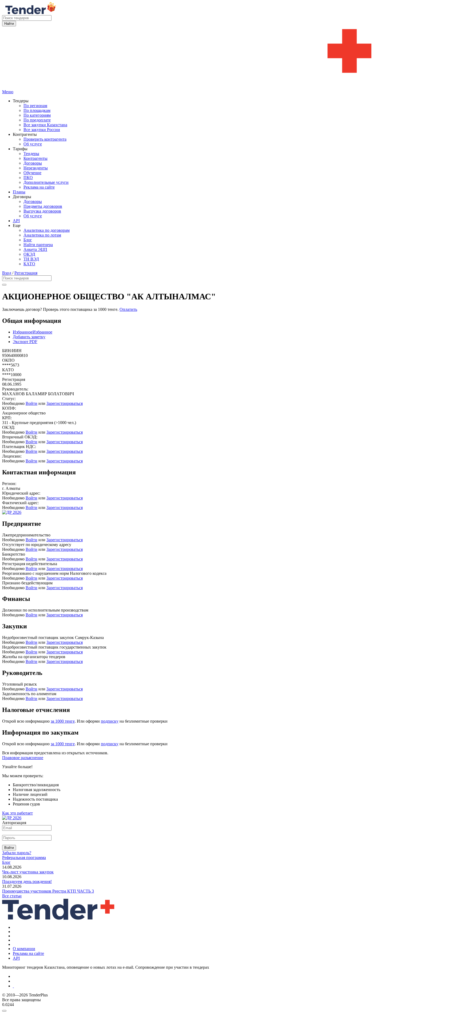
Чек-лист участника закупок (28, 872)
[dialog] (230, 1009)
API (16, 220)
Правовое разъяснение (22, 757)
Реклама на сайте (39, 187)
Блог (27, 240)
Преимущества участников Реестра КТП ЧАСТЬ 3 (48, 891)
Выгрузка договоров (42, 211)
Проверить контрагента (44, 139)
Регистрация (25, 273)
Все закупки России (41, 129)
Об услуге (32, 144)
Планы (19, 192)
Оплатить (128, 309)
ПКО (28, 177)
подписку (109, 721)
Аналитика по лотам (42, 235)
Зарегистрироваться (64, 403)
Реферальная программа (24, 857)
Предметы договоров (42, 206)
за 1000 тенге (63, 721)
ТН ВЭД (31, 259)
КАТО (29, 264)
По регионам (35, 105)
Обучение (32, 172)
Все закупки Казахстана (45, 125)
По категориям (37, 115)
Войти (31, 403)
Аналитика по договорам (46, 230)
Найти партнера (38, 244)
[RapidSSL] (236, 986)
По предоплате (37, 120)
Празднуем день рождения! (27, 881)
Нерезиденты (35, 168)
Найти (9, 24)
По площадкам (36, 110)
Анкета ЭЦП (35, 249)
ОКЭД (29, 254)
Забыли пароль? (16, 852)
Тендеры (31, 153)
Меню (7, 91)
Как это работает (17, 813)
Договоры (32, 163)
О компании (24, 948)
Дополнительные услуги (46, 182)
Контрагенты (35, 158)
